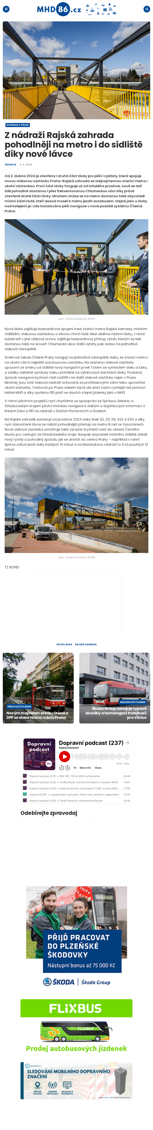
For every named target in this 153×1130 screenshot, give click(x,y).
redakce (10, 164)
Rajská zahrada (86, 644)
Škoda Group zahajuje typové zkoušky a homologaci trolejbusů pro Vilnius (115, 713)
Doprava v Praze (18, 125)
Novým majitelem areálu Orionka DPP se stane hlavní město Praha (37, 715)
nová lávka (64, 644)
